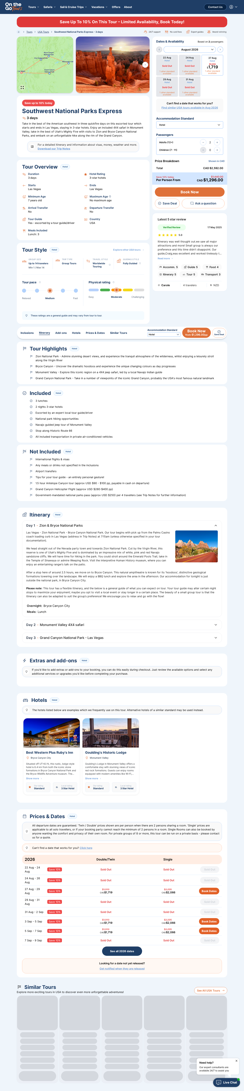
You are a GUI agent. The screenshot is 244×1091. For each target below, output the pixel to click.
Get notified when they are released (122, 968)
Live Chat (230, 1082)
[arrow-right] (220, 49)
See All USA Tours (208, 990)
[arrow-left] (159, 49)
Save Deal (170, 203)
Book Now (190, 192)
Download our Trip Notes (54, 148)
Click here (86, 848)
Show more (32, 778)
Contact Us (215, 7)
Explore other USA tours (127, 249)
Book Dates (209, 891)
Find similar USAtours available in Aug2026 (190, 107)
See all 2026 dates (122, 951)
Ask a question (205, 203)
